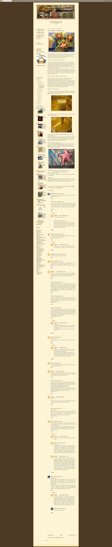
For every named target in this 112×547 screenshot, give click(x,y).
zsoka (52, 476)
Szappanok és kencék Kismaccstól (41, 163)
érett (37, 233)
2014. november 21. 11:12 (63, 436)
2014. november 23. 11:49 (61, 508)
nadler (39, 115)
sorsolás (38, 256)
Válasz (52, 198)
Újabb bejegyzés (50, 535)
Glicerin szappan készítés (40, 239)
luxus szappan (39, 247)
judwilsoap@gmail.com (40, 43)
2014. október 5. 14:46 (60, 396)
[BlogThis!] (68, 186)
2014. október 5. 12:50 (58, 380)
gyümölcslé (38, 241)
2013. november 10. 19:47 (59, 201)
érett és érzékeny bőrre (40, 234)
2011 (38, 102)
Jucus (52, 421)
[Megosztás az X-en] (70, 186)
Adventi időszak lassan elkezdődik (44, 141)
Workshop (38, 273)
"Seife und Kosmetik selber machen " (41, 222)
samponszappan (39, 254)
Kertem (38, 246)
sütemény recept (39, 257)
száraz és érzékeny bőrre (40, 264)
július (39, 92)
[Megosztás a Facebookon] (72, 186)
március (39, 97)
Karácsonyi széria (39, 245)
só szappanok (39, 255)
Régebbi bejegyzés (72, 535)
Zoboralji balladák (44, 117)
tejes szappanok (39, 266)
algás (37, 229)
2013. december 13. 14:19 (58, 296)
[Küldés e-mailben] (67, 186)
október (39, 88)
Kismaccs (52, 234)
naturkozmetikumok (40, 248)
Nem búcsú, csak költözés (44, 110)
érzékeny (38, 235)
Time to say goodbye (41, 171)
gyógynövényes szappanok (41, 240)
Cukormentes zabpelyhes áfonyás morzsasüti (44, 126)
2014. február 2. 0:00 (58, 307)
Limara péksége (40, 123)
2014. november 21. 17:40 (63, 456)
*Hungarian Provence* (41, 171)
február (39, 98)
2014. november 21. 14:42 (61, 442)
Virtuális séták (39, 271)
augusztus (40, 91)
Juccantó (52, 193)
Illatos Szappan (40, 220)
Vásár (37, 269)
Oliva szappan (39, 251)
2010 (38, 103)
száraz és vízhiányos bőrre (40, 265)
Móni (52, 363)
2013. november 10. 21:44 (59, 234)
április (39, 96)
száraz (37, 262)
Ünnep (38, 268)
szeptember (40, 89)
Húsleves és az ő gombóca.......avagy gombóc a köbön (44, 150)
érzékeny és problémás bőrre (41, 237)
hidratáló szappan (39, 242)
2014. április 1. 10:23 (60, 371)
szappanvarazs (53, 254)
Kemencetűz (40, 131)
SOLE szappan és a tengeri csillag (41, 87)
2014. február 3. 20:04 (63, 322)
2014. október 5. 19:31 (58, 408)
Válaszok (53, 213)
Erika (52, 261)
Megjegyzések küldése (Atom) (57, 537)
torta (37, 267)
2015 (38, 79)
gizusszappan (40, 212)
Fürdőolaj (38, 238)
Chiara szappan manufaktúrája (40, 183)
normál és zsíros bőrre (40, 250)
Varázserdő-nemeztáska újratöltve (44, 194)
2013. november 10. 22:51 (61, 254)
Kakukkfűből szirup (40, 202)
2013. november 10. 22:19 (63, 215)
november (40, 84)
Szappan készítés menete (40, 259)
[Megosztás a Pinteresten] (73, 186)
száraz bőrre (38, 263)
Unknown (40, 50)
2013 (38, 81)
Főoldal (61, 535)
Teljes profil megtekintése (40, 51)
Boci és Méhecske (44, 165)
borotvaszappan (39, 230)
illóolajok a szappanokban (40, 243)
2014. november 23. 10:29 (63, 494)
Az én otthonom (40, 139)
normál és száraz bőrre (40, 249)
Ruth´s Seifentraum (41, 154)
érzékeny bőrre (39, 236)
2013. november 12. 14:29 (60, 271)
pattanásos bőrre (39, 252)
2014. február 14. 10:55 (57, 337)
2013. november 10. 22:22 (63, 244)
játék (37, 244)
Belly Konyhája (40, 146)
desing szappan (39, 232)
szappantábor (39, 261)
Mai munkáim (44, 206)
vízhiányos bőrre (39, 272)
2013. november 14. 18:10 (62, 220)
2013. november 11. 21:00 (57, 261)
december (40, 82)
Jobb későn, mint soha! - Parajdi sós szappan (44, 186)
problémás (38, 253)
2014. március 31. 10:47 (57, 363)
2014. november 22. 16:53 (57, 476)
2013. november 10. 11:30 (59, 193)
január (39, 100)
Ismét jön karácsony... (41, 85)
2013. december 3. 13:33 (58, 282)
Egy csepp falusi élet (41, 108)
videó (37, 270)
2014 (38, 80)
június (39, 93)
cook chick (39, 224)
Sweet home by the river (42, 204)
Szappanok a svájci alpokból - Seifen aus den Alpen (42, 200)
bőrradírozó (38, 231)
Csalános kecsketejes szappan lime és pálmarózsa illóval (44, 215)
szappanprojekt (39, 260)
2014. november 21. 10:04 (57, 421)
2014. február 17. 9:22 (63, 347)
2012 (38, 101)
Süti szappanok (39, 258)
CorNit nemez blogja (41, 191)
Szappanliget (40, 174)
